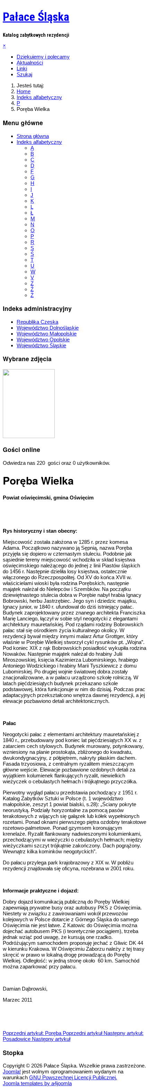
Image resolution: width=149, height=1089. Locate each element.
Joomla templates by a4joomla (37, 1083)
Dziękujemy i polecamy (43, 57)
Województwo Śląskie (41, 345)
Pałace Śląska (36, 17)
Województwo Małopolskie (47, 334)
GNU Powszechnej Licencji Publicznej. (73, 1077)
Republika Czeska (37, 322)
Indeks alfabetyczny (39, 142)
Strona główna (33, 136)
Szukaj (24, 74)
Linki (22, 68)
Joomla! (12, 1071)
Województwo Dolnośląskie (48, 328)
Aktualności (30, 63)
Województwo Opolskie (43, 339)
